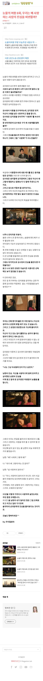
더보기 (38, 543)
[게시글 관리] (13, 533)
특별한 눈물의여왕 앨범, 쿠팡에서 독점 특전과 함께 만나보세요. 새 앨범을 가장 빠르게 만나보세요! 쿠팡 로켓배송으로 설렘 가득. (21, 46)
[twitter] (16, 667)
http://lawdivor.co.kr (12, 55)
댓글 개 (5, 597)
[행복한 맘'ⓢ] (20, 3)
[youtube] (26, 667)
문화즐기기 (6, 21)
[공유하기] (10, 533)
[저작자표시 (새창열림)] (26, 533)
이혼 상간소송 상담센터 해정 (17, 58)
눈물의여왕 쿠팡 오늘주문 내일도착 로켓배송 (21, 42)
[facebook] (11, 667)
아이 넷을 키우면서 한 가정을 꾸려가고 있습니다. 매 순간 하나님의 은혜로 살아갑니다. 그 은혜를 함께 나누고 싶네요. (17, 614)
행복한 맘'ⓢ (10, 608)
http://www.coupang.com (14, 39)
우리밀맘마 (21, 657)
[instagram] (21, 667)
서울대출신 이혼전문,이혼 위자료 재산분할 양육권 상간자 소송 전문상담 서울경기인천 (20, 62)
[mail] (31, 667)
